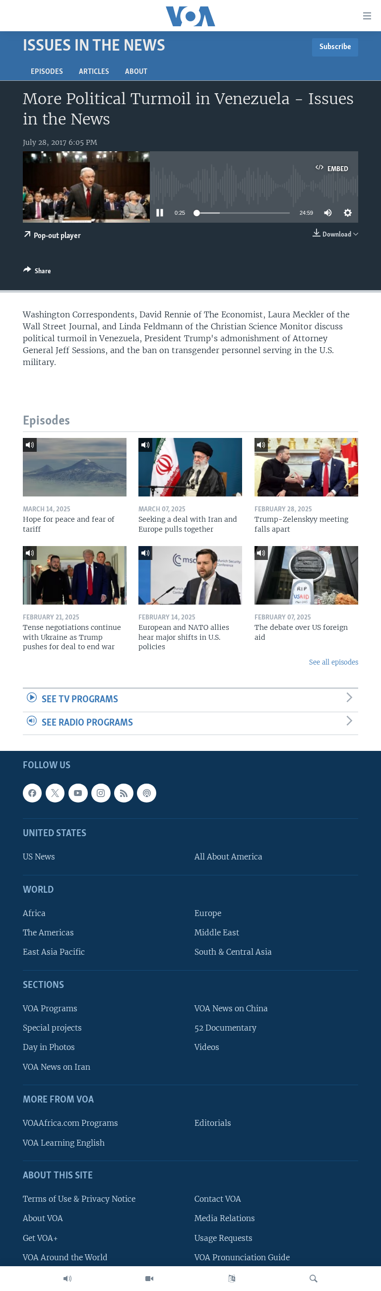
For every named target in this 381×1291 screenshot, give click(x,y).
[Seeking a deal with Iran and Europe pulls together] (190, 467)
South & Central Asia (233, 952)
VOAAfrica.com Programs (70, 1123)
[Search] (313, 1278)
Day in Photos (49, 1047)
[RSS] (123, 793)
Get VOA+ (40, 1238)
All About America (228, 857)
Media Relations (224, 1219)
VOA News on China (231, 1009)
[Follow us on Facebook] (32, 793)
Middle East (216, 933)
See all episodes (333, 662)
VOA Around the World (65, 1257)
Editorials (212, 1123)
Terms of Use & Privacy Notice (79, 1199)
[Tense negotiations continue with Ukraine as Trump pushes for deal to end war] (75, 575)
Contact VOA (217, 1199)
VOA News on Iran (56, 1067)
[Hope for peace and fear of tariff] (75, 467)
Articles (94, 72)
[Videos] (149, 1278)
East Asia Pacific (54, 952)
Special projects (52, 1028)
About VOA (43, 1219)
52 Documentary (225, 1028)
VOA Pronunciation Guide (242, 1257)
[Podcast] (146, 793)
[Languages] (232, 1278)
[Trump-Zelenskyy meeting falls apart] (306, 467)
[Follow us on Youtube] (77, 793)
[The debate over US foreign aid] (306, 575)
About (136, 72)
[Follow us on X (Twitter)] (55, 793)
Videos (206, 1047)
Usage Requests (223, 1238)
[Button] (37, 272)
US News (39, 857)
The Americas (48, 933)
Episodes (47, 72)
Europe (207, 914)
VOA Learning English (64, 1143)
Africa (34, 914)
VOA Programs (50, 1009)
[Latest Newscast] (67, 1278)
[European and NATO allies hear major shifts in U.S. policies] (190, 575)
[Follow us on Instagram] (100, 793)
